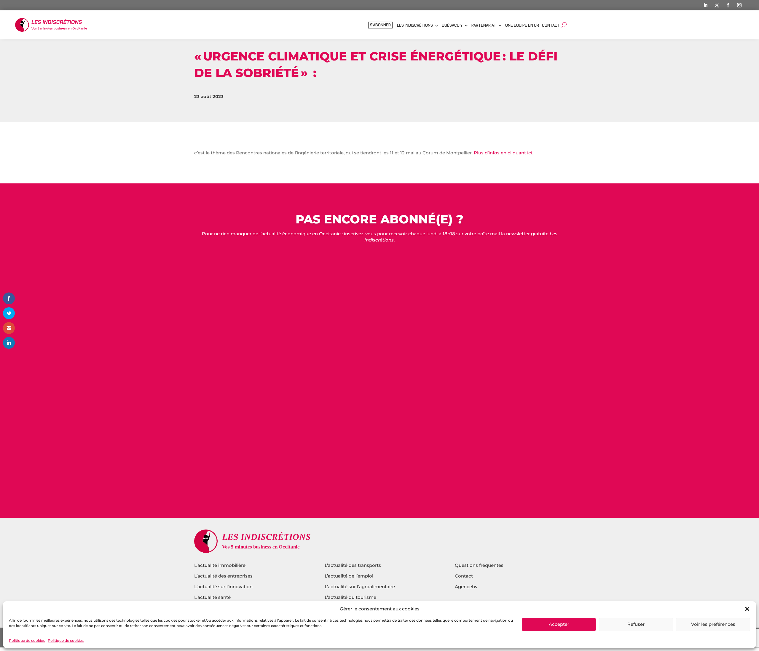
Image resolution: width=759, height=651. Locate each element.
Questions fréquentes (479, 565)
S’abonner (380, 25)
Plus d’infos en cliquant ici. (503, 153)
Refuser (636, 624)
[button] (747, 609)
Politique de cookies (27, 640)
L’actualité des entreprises (223, 576)
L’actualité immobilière (220, 565)
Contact (551, 25)
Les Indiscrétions (415, 25)
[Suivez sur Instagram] (739, 5)
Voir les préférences (713, 624)
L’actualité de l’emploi (349, 576)
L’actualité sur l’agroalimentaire (360, 586)
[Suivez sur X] (716, 5)
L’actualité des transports (353, 565)
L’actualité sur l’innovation (223, 586)
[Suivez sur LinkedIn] (705, 5)
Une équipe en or (522, 25)
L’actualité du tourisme (350, 597)
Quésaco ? (452, 25)
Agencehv (466, 586)
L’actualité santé (212, 597)
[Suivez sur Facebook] (728, 5)
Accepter (559, 624)
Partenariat (483, 25)
